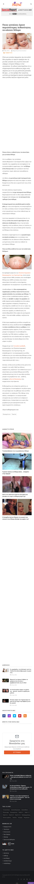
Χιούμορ (20, 817)
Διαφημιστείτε (7, 826)
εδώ (14, 14)
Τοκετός (14, 414)
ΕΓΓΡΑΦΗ (17, 752)
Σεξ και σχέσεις (7, 817)
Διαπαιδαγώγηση (15, 809)
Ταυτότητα (6, 829)
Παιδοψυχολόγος (26, 815)
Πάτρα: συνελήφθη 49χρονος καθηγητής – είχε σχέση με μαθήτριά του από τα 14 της (20, 777)
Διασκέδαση (25, 809)
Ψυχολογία (26, 817)
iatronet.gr (6, 853)
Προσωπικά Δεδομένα (9, 839)
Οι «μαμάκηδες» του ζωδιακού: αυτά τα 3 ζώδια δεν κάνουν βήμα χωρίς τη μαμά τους (20, 671)
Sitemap (6, 837)
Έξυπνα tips (6, 812)
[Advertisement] (17, 588)
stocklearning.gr (8, 860)
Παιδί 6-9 (11, 815)
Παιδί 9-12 (17, 815)
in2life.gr (6, 855)
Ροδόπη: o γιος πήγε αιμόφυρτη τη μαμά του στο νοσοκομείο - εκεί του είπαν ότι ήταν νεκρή (19, 797)
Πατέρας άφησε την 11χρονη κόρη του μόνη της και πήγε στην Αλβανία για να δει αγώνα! (20, 701)
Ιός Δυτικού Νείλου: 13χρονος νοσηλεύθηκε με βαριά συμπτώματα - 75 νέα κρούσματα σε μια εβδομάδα (21, 787)
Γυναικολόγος (6, 809)
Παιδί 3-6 (5, 815)
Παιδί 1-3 (27, 812)
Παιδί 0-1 (21, 812)
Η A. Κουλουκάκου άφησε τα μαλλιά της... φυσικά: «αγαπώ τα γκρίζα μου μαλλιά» (19, 691)
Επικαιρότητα (6, 414)
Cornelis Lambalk (19, 346)
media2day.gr (7, 863)
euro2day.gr (7, 858)
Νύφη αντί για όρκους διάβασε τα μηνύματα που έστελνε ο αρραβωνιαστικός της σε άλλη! (19, 681)
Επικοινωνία (7, 831)
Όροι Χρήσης (7, 834)
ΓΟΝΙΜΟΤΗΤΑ (8, 53)
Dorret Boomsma (15, 379)
